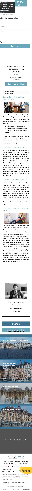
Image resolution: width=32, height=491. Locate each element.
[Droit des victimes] (16, 416)
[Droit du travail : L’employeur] (16, 371)
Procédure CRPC (4, 8)
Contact (2, 12)
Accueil (2, 2)
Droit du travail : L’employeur (7, 6)
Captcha (2, 42)
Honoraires (16, 324)
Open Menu (3, 1)
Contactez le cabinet (16, 84)
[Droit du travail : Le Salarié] (16, 348)
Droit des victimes (4, 10)
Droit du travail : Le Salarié (6, 4)
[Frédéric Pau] (16, 56)
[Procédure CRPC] (16, 393)
